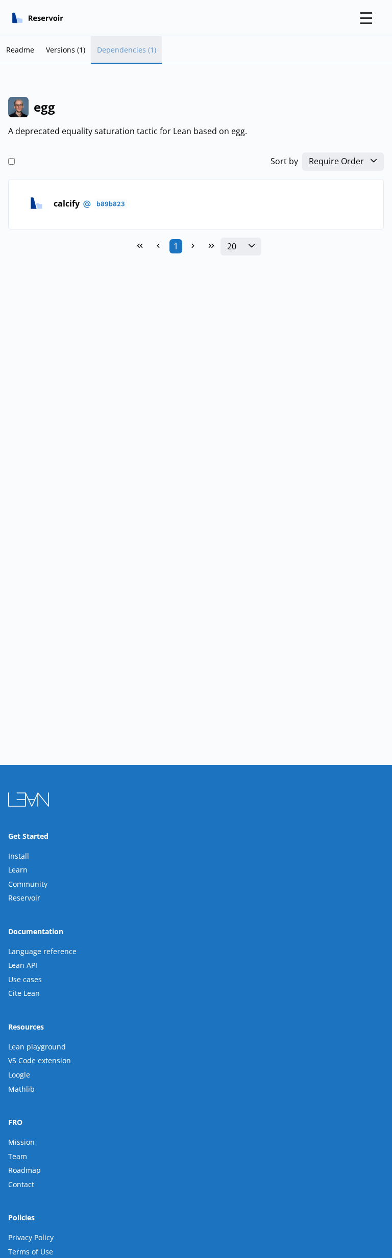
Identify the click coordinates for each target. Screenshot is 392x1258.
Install (18, 856)
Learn (18, 870)
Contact (21, 1184)
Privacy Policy (31, 1237)
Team (17, 1156)
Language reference (42, 951)
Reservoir (24, 898)
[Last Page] (211, 246)
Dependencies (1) (126, 50)
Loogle (19, 1075)
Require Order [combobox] (336, 161)
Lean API (22, 965)
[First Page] (140, 246)
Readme (20, 50)
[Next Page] (193, 246)
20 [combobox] (231, 246)
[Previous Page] (158, 246)
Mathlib (21, 1089)
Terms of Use (30, 1251)
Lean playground (37, 1046)
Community (27, 884)
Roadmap (24, 1170)
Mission (21, 1142)
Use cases (25, 979)
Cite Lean (24, 993)
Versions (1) (65, 50)
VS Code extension (39, 1060)
